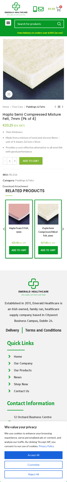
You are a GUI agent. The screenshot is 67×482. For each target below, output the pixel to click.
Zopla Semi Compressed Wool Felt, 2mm (48, 232)
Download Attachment (15, 186)
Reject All (33, 474)
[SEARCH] (59, 24)
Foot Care (17, 106)
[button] (8, 23)
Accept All (33, 455)
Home (6, 106)
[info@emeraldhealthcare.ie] (41, 9)
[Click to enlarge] (9, 94)
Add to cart (31, 160)
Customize (33, 464)
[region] (33, 451)
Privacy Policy (46, 446)
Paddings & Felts (35, 106)
